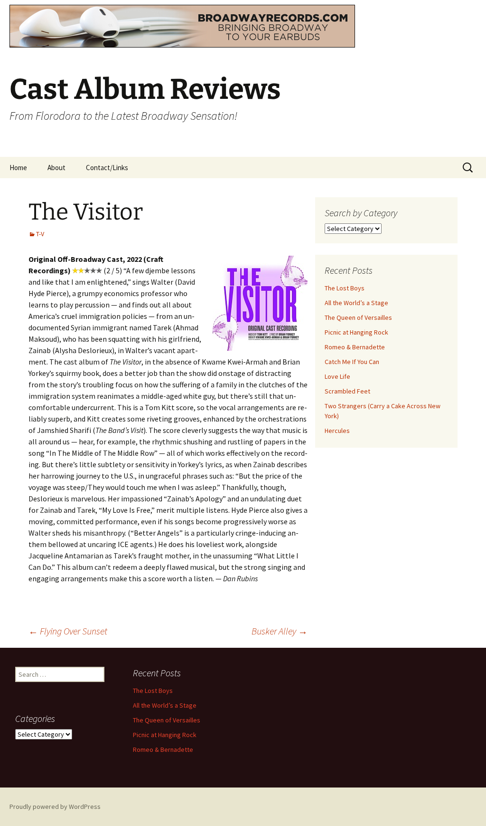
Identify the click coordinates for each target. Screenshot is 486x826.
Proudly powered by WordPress (55, 806)
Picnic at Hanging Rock (356, 332)
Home (18, 167)
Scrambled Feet (347, 391)
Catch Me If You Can (352, 361)
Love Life (337, 376)
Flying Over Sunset (67, 631)
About (56, 167)
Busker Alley (280, 631)
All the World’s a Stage (356, 302)
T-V (40, 234)
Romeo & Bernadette (355, 347)
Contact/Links (107, 167)
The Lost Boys (344, 288)
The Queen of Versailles (358, 317)
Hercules (337, 430)
